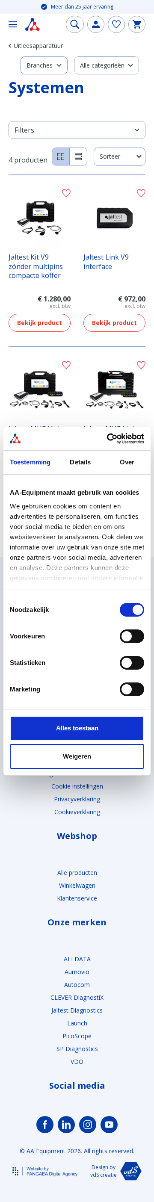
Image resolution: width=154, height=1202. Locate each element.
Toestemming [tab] (30, 462)
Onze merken (77, 922)
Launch (77, 1023)
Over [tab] (127, 462)
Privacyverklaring (77, 799)
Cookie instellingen (77, 786)
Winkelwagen (77, 885)
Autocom (77, 985)
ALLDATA (77, 959)
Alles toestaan (77, 728)
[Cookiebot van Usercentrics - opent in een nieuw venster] (108, 438)
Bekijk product (39, 323)
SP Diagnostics (77, 1049)
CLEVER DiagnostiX (77, 997)
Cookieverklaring (77, 812)
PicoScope (77, 1036)
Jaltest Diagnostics (77, 1010)
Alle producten (77, 872)
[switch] (132, 636)
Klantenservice (77, 898)
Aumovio (77, 972)
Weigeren (77, 756)
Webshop (77, 836)
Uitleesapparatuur (38, 45)
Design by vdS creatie (103, 1171)
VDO (77, 1061)
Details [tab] (80, 462)
